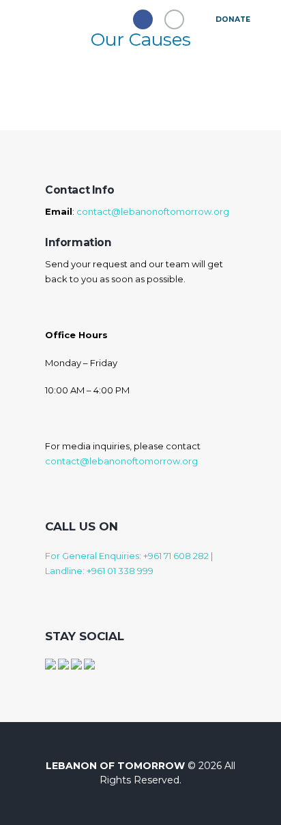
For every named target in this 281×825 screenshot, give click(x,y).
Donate (233, 19)
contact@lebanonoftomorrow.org (152, 211)
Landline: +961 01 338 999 (99, 570)
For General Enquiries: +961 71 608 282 (127, 555)
